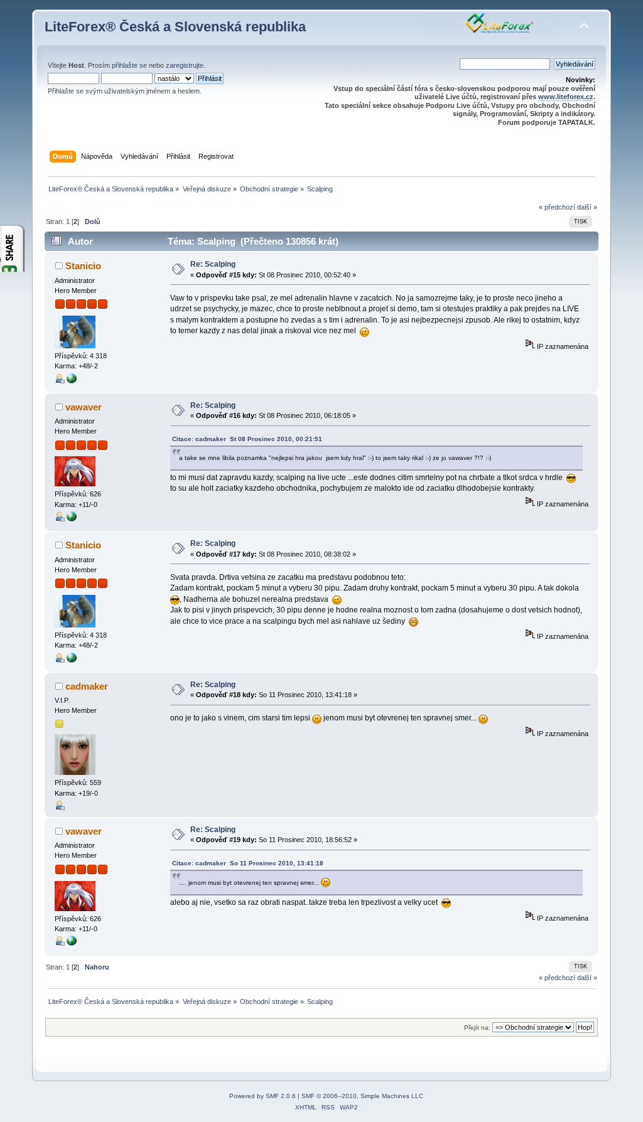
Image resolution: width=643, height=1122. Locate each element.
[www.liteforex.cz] (72, 381)
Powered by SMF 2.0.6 (262, 1096)
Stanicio (83, 265)
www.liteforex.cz (565, 96)
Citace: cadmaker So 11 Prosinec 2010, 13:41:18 (247, 863)
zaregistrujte (184, 65)
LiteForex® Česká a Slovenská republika (175, 27)
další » (587, 207)
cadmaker (86, 686)
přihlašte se (129, 65)
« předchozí (557, 207)
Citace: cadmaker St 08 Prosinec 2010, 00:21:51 (247, 438)
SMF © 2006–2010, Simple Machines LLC (362, 1096)
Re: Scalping (212, 264)
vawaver (83, 407)
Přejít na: (477, 1027)
